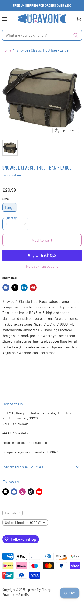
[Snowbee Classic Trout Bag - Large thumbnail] (10, 147)
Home (6, 50)
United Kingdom (23, 522)
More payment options (42, 266)
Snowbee (14, 175)
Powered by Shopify (15, 594)
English (10, 513)
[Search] (76, 35)
